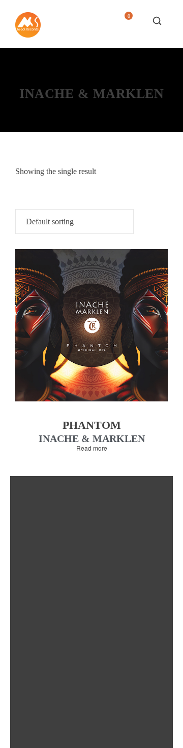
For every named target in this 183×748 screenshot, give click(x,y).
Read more (91, 448)
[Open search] (157, 20)
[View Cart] (124, 23)
